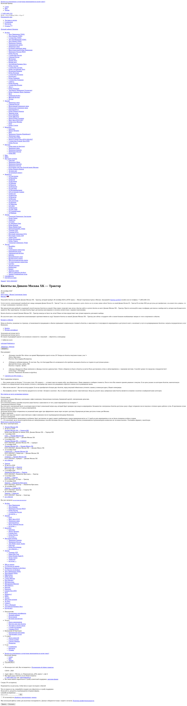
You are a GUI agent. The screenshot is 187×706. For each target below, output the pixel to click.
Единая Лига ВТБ (11, 591)
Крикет (11, 269)
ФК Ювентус (9, 585)
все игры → (12, 526)
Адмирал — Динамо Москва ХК (15, 457)
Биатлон (7, 144)
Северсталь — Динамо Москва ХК (16, 451)
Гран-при (12, 160)
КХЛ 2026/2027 (12, 281)
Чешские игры (13, 113)
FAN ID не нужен (10, 278)
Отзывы (8, 26)
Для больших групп (15, 634)
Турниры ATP (13, 230)
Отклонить (11, 704)
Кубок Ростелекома (15, 547)
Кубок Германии (14, 78)
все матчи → (13, 514)
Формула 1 (8, 174)
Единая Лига (13, 533)
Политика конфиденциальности (83, 701)
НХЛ (10, 123)
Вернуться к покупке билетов (11, 422)
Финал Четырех (14, 130)
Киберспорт (13, 267)
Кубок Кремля (13, 225)
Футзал (11, 99)
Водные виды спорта (16, 258)
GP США (12, 206)
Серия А (11, 81)
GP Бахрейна (13, 178)
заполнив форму (52, 679)
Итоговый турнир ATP (16, 236)
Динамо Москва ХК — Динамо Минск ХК (19, 446)
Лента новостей (14, 638)
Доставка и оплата (11, 20)
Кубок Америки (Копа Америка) (19, 92)
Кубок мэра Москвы (15, 122)
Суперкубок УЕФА (15, 38)
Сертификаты (9, 276)
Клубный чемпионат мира (17, 48)
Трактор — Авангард (12, 493)
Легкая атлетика (14, 265)
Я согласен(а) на (20, 697)
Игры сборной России (16, 524)
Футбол (7, 32)
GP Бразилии (13, 207)
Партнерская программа (17, 632)
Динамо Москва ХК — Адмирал (15, 441)
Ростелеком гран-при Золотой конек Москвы (23, 167)
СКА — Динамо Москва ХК (14, 436)
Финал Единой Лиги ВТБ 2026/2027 (21, 139)
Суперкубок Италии (15, 85)
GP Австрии (13, 188)
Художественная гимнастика (18, 262)
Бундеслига (12, 76)
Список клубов (14, 639)
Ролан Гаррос (13, 218)
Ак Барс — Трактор (11, 477)
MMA (7, 157)
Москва (3, 296)
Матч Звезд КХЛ (14, 519)
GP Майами (12, 213)
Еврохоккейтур (14, 109)
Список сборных (14, 641)
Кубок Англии (13, 66)
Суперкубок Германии (16, 80)
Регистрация (13, 617)
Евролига (12, 129)
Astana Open (13, 237)
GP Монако (12, 183)
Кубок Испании (14, 73)
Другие (7, 244)
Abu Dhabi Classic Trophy (17, 544)
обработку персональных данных (25, 697)
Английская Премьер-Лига (17, 64)
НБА (10, 132)
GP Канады (12, 185)
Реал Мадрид (9, 580)
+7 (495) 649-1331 (10, 677)
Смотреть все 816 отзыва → (14, 376)
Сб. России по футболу (12, 570)
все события (9, 460)
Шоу (6, 8)
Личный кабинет (6, 29)
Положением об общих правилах (43, 667)
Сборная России (14, 57)
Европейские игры (15, 251)
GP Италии (12, 199)
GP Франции (13, 186)
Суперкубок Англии (15, 67)
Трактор (7, 463)
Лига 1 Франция (10, 605)
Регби (10, 248)
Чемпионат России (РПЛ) (17, 508)
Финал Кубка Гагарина (16, 118)
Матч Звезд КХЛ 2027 (16, 120)
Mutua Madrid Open (15, 227)
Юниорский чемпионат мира (18, 108)
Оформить (5, 348)
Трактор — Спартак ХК (13, 488)
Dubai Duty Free (14, 554)
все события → (14, 549)
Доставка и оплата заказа (17, 625)
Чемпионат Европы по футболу (15, 568)
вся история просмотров (19, 500)
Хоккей (7, 101)
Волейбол (12, 246)
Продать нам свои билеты (17, 624)
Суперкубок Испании (16, 74)
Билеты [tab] (7, 328)
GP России (12, 193)
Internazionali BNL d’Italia (17, 228)
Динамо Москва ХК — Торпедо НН (17, 430)
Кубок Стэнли (13, 125)
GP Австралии (13, 176)
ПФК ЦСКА (9, 577)
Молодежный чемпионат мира (19, 106)
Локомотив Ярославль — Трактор (16, 472)
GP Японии (12, 202)
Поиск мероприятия (15, 622)
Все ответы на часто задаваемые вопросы (14, 394)
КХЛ (10, 517)
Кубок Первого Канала (16, 111)
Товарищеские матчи (16, 45)
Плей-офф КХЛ (14, 116)
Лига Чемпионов (14, 505)
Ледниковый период (15, 172)
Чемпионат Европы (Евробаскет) (20, 134)
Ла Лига (7, 601)
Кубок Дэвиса (13, 241)
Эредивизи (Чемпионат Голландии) (20, 90)
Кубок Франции (14, 88)
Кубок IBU (12, 153)
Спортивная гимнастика (17, 250)
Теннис (7, 214)
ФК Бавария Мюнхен (12, 584)
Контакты (8, 24)
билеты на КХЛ (115, 300)
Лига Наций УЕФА (15, 41)
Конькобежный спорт (16, 257)
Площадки (12, 643)
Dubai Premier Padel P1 (16, 556)
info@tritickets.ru (25, 677)
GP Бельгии (12, 197)
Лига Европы (13, 507)
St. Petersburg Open (15, 223)
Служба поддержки (15, 627)
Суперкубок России (15, 55)
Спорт (7, 6)
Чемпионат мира (14, 46)
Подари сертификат (11, 330)
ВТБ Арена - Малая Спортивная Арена (14, 294)
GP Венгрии (13, 195)
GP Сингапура (13, 200)
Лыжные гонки (14, 271)
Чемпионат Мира (14, 162)
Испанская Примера (15, 71)
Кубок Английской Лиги (17, 69)
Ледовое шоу (13, 171)
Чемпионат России (15, 151)
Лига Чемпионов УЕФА (17, 34)
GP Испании (13, 181)
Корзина (15, 29)
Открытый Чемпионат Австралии (20, 216)
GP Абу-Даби (13, 209)
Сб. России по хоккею (12, 566)
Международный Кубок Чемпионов (20, 50)
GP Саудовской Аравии (16, 192)
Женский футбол (14, 97)
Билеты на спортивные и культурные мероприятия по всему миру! (23, 1)
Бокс (6, 155)
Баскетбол (8, 127)
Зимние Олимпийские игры (18, 274)
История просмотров (15, 618)
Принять (4, 704)
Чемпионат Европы (15, 43)
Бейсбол (11, 255)
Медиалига (12, 59)
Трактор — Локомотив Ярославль (16, 483)
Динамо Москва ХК (11, 427)
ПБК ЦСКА (9, 575)
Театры (7, 10)
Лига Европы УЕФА (15, 36)
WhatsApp (4, 347)
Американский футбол (16, 253)
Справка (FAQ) (14, 629)
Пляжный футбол (14, 95)
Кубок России (13, 143)
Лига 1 (11, 87)
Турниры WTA (14, 232)
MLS (10, 94)
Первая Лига (13, 60)
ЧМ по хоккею (9, 564)
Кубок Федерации (15, 239)
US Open (11, 221)
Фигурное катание (11, 158)
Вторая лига (13, 62)
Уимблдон (12, 220)
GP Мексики (13, 204)
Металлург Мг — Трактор (13, 467)
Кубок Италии (13, 83)
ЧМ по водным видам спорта (18, 260)
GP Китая (12, 179)
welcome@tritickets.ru (8, 343)
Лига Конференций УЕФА (17, 39)
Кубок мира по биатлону (17, 146)
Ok (21, 694)
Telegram (11, 347)
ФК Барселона (9, 582)
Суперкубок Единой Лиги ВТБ (19, 141)
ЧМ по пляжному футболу (17, 272)
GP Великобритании (15, 190)
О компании (9, 22)
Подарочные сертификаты (17, 613)
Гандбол (11, 264)
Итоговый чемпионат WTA (18, 234)
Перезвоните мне (6, 17)
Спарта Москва (10, 578)
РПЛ (6, 592)
